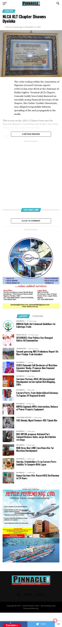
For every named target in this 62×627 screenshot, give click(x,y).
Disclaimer (28, 594)
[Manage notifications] (55, 620)
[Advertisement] (31, 175)
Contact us (40, 594)
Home (19, 594)
